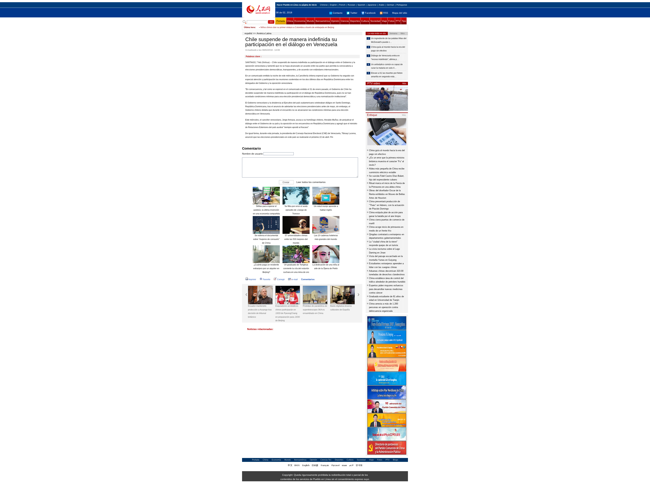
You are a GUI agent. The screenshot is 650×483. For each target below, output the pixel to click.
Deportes (355, 21)
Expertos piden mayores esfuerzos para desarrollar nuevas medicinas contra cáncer (386, 289)
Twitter (353, 12)
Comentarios (308, 279)
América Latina (264, 33)
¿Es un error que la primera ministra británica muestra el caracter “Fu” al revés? (386, 161)
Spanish (361, 5)
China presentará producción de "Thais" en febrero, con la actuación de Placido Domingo (386, 205)
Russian (351, 5)
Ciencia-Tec (325, 460)
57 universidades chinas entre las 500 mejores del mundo (296, 239)
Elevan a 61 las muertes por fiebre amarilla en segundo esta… (387, 75)
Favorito (266, 279)
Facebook (370, 12)
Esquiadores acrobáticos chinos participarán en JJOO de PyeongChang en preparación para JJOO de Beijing (260, 313)
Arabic (382, 5)
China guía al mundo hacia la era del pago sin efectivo (388, 49)
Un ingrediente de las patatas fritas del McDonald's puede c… (388, 40)
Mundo (310, 21)
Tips (404, 21)
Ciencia (345, 21)
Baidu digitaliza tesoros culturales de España (313, 308)
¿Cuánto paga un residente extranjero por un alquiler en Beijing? (266, 268)
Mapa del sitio (399, 12)
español (248, 33)
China (290, 21)
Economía (300, 21)
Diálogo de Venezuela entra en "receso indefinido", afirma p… (385, 57)
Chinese (324, 5)
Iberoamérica (323, 21)
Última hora (249, 27)
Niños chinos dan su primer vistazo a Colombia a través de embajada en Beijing (297, 27)
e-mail (295, 279)
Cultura (365, 21)
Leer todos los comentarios (311, 182)
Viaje (384, 21)
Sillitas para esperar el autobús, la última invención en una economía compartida (266, 210)
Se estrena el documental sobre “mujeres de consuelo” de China (266, 239)
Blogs (395, 460)
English (333, 5)
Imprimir (252, 279)
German (390, 5)
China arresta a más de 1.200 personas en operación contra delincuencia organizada (383, 307)
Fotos (391, 21)
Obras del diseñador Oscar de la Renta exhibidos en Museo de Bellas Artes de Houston (387, 194)
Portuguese (401, 5)
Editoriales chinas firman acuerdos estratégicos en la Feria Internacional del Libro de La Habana (341, 311)
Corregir (281, 279)
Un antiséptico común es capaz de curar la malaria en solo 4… (387, 66)
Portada (280, 21)
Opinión (335, 21)
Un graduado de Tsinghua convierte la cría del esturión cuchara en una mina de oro (296, 268)
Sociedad (375, 21)
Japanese (371, 5)
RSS (385, 12)
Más (404, 83)
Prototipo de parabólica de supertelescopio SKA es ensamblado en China (287, 309)
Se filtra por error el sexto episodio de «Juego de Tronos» (296, 210)
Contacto (337, 12)
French (342, 5)
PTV (398, 21)
